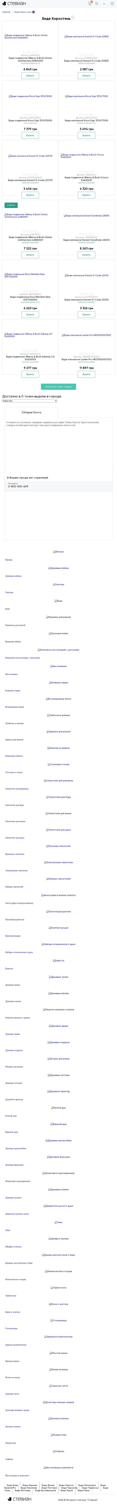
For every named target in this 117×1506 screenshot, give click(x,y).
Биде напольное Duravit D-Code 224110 (87, 299)
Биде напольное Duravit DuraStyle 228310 (86, 240)
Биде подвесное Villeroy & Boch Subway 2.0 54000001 (30, 358)
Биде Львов (67, 1490)
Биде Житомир (22, 1490)
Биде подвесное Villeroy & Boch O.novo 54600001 (86, 179)
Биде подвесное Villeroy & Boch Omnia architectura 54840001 (30, 59)
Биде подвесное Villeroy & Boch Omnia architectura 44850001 (30, 238)
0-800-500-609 (18, 486)
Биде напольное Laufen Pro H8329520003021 (87, 359)
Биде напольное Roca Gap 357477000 (86, 120)
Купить (30, 75)
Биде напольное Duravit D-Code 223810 (86, 60)
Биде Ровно (84, 1490)
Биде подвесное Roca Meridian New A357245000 (30, 298)
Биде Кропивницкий (45, 1490)
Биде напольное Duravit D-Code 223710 (30, 180)
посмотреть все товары (58, 386)
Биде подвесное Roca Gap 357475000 (30, 120)
